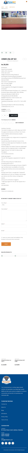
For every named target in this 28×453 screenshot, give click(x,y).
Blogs (2, 410)
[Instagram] (13, 443)
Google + (10, 123)
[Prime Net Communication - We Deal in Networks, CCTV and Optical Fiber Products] (10, 2)
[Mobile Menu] (2, 2)
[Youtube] (9, 443)
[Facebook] (2, 443)
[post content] (7, 306)
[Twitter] (6, 443)
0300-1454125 (5, 434)
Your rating (4, 203)
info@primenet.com (7, 440)
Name (3, 224)
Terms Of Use (4, 420)
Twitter (5, 123)
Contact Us (4, 404)
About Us (3, 407)
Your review (4, 209)
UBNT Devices (8, 111)
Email (12, 123)
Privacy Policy (4, 416)
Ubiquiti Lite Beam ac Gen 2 (6, 361)
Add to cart (14, 115)
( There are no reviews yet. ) (12, 61)
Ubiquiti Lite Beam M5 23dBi (20, 361)
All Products (4, 413)
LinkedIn (7, 123)
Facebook (2, 123)
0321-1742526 (5, 436)
